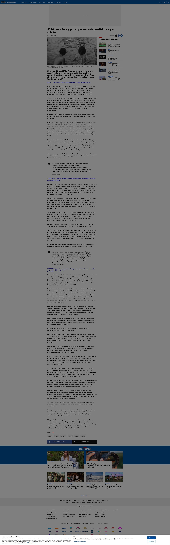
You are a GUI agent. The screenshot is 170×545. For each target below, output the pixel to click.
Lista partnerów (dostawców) (80, 541)
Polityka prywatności (31, 542)
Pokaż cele (151, 541)
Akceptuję (151, 537)
